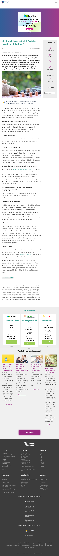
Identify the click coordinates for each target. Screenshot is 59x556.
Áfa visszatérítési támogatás (8, 492)
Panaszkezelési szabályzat (12, 545)
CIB (41, 453)
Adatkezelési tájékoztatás (44, 543)
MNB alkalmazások (29, 547)
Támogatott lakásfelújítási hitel (27, 466)
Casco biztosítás (43, 486)
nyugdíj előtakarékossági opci (22, 170)
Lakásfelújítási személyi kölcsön (8, 456)
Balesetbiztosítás (43, 481)
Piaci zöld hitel (24, 457)
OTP (41, 460)
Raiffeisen (42, 463)
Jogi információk (21, 543)
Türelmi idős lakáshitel (25, 460)
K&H (41, 457)
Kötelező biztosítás (44, 485)
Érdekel (11, 342)
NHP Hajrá (23, 486)
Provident (42, 462)
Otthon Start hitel (24, 456)
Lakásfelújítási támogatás (7, 488)
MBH (41, 459)
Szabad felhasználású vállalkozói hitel (29, 479)
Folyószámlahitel (24, 481)
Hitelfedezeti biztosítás (45, 478)
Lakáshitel (50, 63)
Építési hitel (23, 463)
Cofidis (41, 454)
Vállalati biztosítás (44, 488)
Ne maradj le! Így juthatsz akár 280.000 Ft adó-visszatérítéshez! (7, 367)
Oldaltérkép (49, 545)
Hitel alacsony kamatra (7, 465)
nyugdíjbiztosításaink (25, 255)
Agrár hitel (23, 485)
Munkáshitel (4, 479)
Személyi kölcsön (50, 50)
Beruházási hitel (24, 482)
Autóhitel (50, 56)
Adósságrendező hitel (25, 465)
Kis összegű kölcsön (6, 462)
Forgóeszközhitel (24, 483)
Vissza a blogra (29, 432)
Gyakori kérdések (26, 545)
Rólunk (42, 545)
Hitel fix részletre (5, 468)
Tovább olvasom (8, 404)
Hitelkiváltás (50, 69)
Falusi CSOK (23, 468)
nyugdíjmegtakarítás (8, 277)
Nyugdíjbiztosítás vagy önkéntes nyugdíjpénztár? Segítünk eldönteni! (22, 367)
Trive (41, 465)
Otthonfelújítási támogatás (7, 483)
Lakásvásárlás (24, 453)
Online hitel (4, 469)
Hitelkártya (4, 460)
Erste (41, 456)
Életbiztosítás (43, 482)
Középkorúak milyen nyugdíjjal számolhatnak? (50, 370)
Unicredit (42, 466)
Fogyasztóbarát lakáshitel (26, 454)
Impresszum (12, 543)
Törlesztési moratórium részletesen (9, 471)
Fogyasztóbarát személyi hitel (8, 454)
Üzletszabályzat (31, 543)
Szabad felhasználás (25, 462)
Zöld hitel (23, 459)
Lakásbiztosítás (43, 479)
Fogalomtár (35, 545)
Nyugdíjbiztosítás (44, 483)
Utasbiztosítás (43, 489)
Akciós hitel (4, 463)
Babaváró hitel (50, 81)
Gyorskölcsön (50, 75)
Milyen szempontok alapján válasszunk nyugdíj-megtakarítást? (37, 367)
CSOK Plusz (4, 481)
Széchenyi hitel (24, 478)
